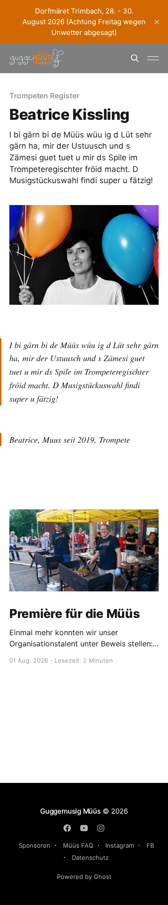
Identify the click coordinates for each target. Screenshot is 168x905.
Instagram (119, 845)
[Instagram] (101, 828)
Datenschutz (90, 857)
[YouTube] (84, 828)
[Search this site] (134, 58)
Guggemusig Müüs (70, 811)
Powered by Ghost (84, 876)
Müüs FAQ (78, 845)
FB (150, 845)
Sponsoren (34, 845)
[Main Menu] (153, 58)
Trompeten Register (44, 95)
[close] (156, 21)
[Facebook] (67, 828)
